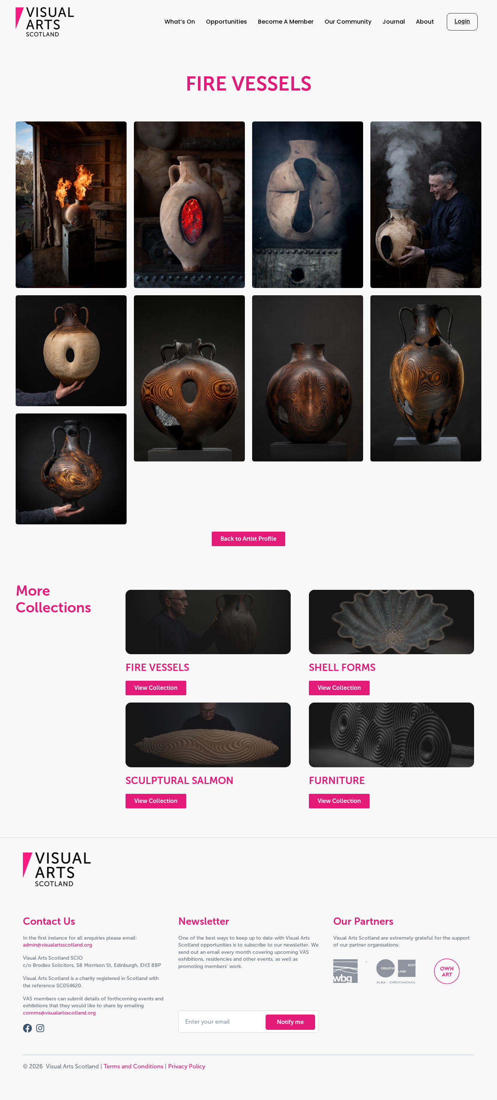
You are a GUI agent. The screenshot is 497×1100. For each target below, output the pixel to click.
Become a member (286, 21)
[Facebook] (27, 1028)
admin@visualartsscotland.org (57, 945)
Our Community (348, 21)
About (425, 21)
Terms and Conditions (133, 1066)
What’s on (179, 21)
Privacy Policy (186, 1066)
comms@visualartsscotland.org (59, 1013)
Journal (393, 21)
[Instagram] (40, 1028)
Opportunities (226, 21)
